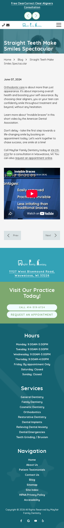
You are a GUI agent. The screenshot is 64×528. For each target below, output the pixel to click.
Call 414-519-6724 (32, 307)
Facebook (21, 521)
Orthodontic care (14, 87)
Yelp (43, 521)
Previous (28, 16)
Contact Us (8, 25)
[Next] (51, 235)
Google (28, 521)
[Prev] (12, 235)
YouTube (35, 521)
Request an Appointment (32, 314)
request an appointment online (33, 158)
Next (36, 16)
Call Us (3, 25)
